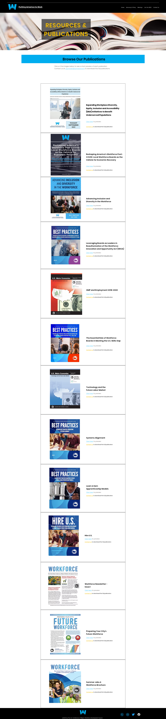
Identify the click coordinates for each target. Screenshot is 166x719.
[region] (65, 108)
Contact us (89, 127)
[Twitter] (133, 714)
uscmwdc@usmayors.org (75, 68)
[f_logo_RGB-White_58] (138, 714)
